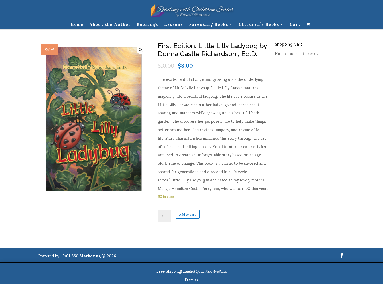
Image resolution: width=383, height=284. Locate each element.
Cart (295, 25)
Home (76, 25)
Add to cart (187, 214)
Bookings (147, 25)
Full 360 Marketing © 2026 (89, 255)
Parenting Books (208, 25)
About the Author (110, 25)
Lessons (173, 25)
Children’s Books (259, 25)
